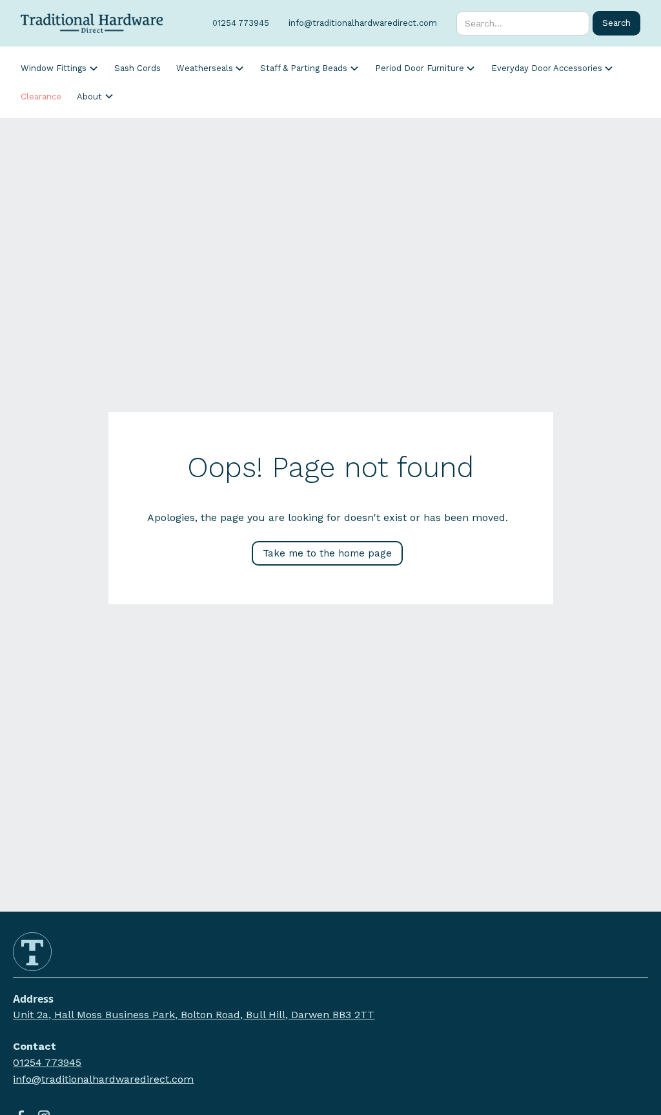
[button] (59, 68)
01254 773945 (47, 1062)
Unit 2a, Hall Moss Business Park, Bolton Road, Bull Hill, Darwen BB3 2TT (193, 1014)
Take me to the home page (327, 553)
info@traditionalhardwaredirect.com (103, 1079)
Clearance (41, 96)
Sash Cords (137, 68)
